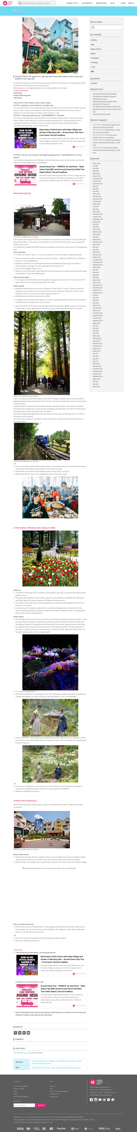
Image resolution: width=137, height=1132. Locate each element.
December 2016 (97, 369)
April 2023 (96, 227)
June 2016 (96, 384)
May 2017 (96, 358)
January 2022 (97, 239)
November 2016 (98, 371)
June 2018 (96, 328)
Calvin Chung (96, 147)
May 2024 (96, 209)
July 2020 (95, 270)
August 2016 (96, 379)
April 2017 (96, 361)
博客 (92, 71)
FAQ (51, 1089)
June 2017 (96, 356)
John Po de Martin (98, 135)
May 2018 (96, 330)
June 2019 (96, 298)
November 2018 (98, 315)
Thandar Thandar (98, 140)
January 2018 (97, 341)
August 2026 (96, 163)
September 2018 (98, 320)
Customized (87, 3)
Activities (94, 40)
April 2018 (96, 333)
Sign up (131, 3)
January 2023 (97, 234)
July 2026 (95, 166)
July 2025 (95, 186)
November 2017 (98, 346)
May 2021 (96, 247)
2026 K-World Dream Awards (101, 114)
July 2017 (95, 353)
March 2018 (96, 336)
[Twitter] (19, 1032)
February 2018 (97, 338)
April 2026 (96, 171)
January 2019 (97, 310)
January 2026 (97, 176)
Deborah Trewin (98, 130)
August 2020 (96, 267)
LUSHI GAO (96, 125)
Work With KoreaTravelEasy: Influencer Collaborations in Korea (104, 97)
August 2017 (96, 351)
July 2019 (95, 295)
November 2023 (98, 214)
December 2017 (97, 343)
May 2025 (96, 188)
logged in (26, 1053)
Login (123, 3)
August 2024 (96, 204)
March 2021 (96, 252)
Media (93, 53)
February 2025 (97, 196)
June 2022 (96, 237)
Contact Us (53, 1086)
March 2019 (96, 305)
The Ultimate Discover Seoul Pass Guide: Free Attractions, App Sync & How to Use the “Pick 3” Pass (107, 109)
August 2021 (96, 244)
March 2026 (96, 173)
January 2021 (97, 257)
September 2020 (98, 265)
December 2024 (97, 199)
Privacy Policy (54, 1096)
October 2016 (97, 374)
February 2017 (97, 366)
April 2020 (96, 277)
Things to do (71, 3)
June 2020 (96, 272)
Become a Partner (19, 1089)
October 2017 (97, 348)
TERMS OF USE (54, 1094)
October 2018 (97, 318)
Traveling (94, 62)
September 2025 (98, 183)
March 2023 (96, 229)
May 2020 (96, 275)
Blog (113, 3)
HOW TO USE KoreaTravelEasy (59, 1091)
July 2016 (95, 381)
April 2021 (96, 249)
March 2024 (96, 211)
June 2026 (96, 168)
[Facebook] (15, 1032)
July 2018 (95, 325)
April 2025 (96, 191)
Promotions (101, 3)
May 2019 (96, 300)
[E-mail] (28, 1032)
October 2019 (97, 290)
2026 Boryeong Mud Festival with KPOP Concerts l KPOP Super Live (105, 103)
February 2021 (97, 254)
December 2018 (97, 313)
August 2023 (96, 221)
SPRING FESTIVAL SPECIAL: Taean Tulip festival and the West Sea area (56, 1068)
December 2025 (97, 178)
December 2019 (97, 285)
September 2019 (98, 292)
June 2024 (96, 206)
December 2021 (97, 242)
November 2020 (98, 262)
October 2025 (97, 181)
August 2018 (96, 323)
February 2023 (97, 232)
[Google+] (24, 1032)
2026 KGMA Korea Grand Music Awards (105, 94)
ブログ (93, 67)
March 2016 (96, 386)
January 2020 (97, 282)
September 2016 (98, 376)
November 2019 (98, 287)
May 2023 (96, 224)
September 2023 (98, 219)
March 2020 (96, 280)
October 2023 (97, 216)
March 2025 (96, 193)
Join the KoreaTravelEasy (21, 1096)
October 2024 (97, 201)
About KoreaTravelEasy (21, 1086)
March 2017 (96, 363)
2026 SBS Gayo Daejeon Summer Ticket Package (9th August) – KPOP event (107, 142)
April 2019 (96, 303)
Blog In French (96, 49)
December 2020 (97, 260)
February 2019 (97, 308)
